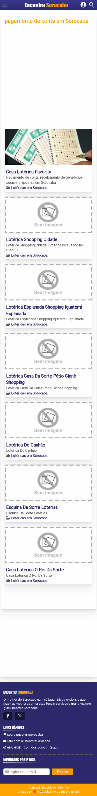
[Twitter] (20, 716)
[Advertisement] (48, 78)
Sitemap (63, 787)
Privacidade (48, 787)
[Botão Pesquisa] (92, 5)
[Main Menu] (4, 4)
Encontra (46, 5)
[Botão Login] (83, 5)
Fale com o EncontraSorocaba (28, 741)
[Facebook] (7, 716)
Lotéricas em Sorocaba (29, 188)
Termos (34, 787)
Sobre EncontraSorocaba (25, 734)
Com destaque (34, 747)
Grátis (54, 747)
